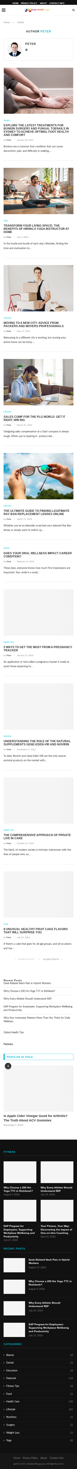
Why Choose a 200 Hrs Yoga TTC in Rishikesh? (29, 991)
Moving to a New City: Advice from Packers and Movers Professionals (34, 324)
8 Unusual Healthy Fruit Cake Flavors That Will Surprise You (36, 931)
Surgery (7, 120)
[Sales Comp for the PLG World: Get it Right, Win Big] (38, 382)
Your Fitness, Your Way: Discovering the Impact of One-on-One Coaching (56, 1229)
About (43, 3)
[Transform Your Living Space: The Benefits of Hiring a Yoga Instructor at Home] (38, 191)
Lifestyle (7, 318)
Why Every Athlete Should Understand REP (28, 999)
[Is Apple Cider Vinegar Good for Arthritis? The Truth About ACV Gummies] (38, 1088)
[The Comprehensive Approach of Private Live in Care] (38, 800)
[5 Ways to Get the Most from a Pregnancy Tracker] (38, 612)
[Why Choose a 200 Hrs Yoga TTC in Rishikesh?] (20, 1172)
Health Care (9, 642)
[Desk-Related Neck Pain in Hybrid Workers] (14, 1265)
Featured (39, 1378)
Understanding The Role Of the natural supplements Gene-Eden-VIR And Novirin (37, 743)
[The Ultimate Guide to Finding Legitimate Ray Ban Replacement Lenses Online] (38, 476)
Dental (6, 548)
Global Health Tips (14, 1032)
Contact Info (56, 3)
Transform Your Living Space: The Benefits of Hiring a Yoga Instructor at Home (36, 229)
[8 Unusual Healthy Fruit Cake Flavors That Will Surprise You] (38, 894)
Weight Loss (39, 1433)
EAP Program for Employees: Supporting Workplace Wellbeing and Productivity (19, 1231)
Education (39, 1370)
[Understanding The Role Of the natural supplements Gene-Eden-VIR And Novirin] (38, 706)
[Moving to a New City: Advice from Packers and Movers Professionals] (38, 288)
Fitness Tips (39, 1386)
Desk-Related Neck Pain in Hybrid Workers (27, 983)
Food (6, 924)
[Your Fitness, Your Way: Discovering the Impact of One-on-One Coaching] (57, 1211)
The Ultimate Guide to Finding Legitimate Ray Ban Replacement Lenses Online (36, 512)
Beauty (39, 1355)
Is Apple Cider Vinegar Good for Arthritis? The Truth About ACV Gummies (36, 1118)
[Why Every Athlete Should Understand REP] (57, 1172)
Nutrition (7, 736)
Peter (30, 43)
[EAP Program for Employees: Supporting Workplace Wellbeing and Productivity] (20, 1211)
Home (15, 3)
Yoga (6, 221)
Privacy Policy (29, 3)
